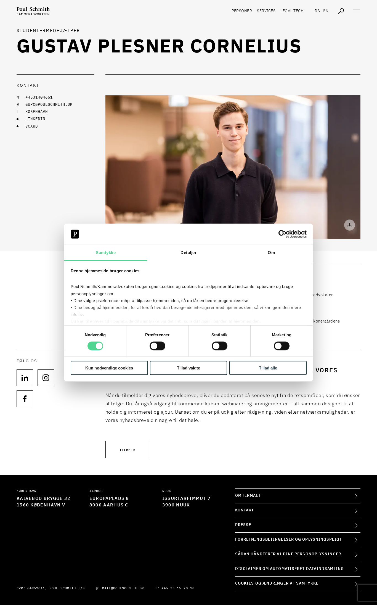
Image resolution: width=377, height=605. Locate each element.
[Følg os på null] (25, 377)
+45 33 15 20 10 (178, 588)
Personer (242, 11)
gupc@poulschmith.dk (49, 105)
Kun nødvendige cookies (109, 368)
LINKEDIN (35, 119)
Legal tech (292, 11)
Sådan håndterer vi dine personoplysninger (288, 554)
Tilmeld (127, 449)
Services (266, 11)
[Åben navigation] (356, 11)
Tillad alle (268, 368)
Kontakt (244, 510)
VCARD (31, 126)
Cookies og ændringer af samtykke (276, 583)
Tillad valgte (188, 368)
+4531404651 (39, 97)
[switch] (157, 345)
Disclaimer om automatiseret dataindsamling (289, 569)
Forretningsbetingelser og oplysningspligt (288, 539)
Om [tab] (271, 252)
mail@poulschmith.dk (123, 588)
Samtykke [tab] (106, 252)
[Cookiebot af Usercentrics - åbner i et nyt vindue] (282, 234)
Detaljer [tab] (188, 252)
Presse (243, 525)
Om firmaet (248, 496)
